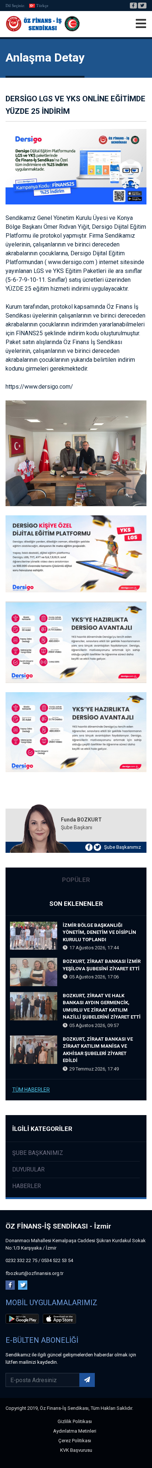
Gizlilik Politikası (75, 1421)
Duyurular (28, 1169)
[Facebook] (133, 5)
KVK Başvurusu (76, 1450)
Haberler (26, 1186)
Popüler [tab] (76, 879)
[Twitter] (142, 5)
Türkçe (42, 5)
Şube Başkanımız (122, 847)
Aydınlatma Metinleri (74, 1431)
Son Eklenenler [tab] (76, 903)
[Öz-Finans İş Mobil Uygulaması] (24, 1320)
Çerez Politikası (74, 1440)
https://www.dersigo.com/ (39, 386)
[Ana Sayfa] (43, 24)
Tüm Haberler (31, 1090)
